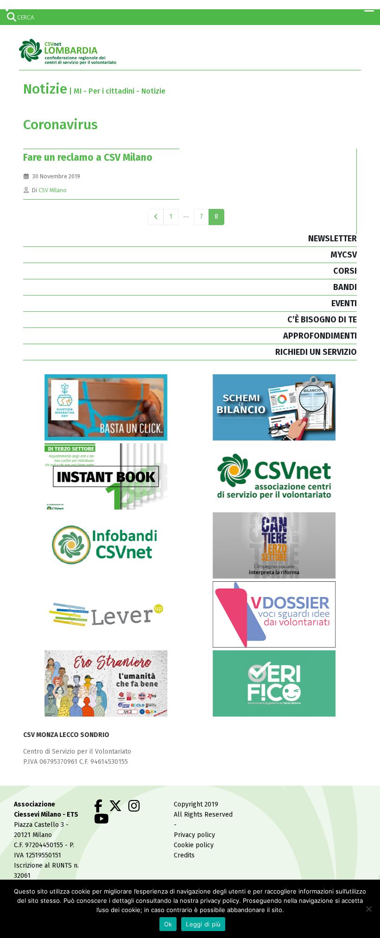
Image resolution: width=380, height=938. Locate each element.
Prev (156, 217)
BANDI (345, 287)
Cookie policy (194, 845)
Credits (184, 855)
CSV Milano (52, 190)
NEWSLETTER (332, 238)
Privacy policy (194, 835)
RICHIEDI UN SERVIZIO (316, 352)
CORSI (345, 271)
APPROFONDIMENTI (320, 336)
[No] (368, 908)
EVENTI (344, 303)
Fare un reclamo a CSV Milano (87, 157)
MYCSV (343, 255)
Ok (168, 924)
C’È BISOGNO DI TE (322, 320)
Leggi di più (203, 924)
